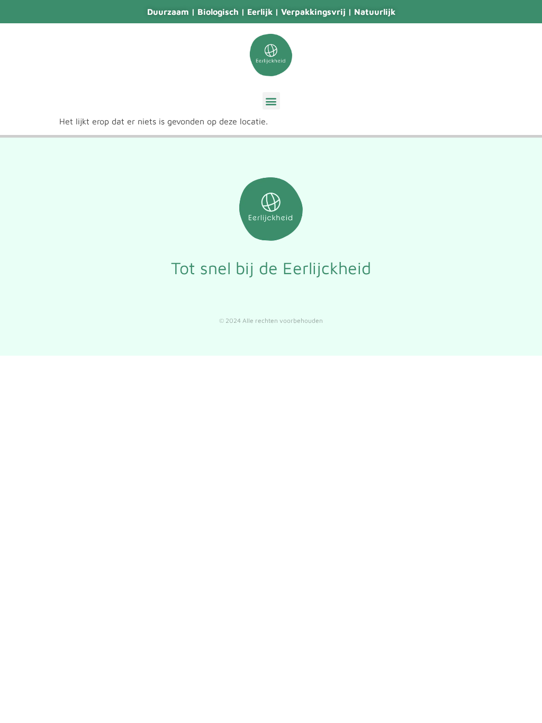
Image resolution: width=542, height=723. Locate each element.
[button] (271, 101)
